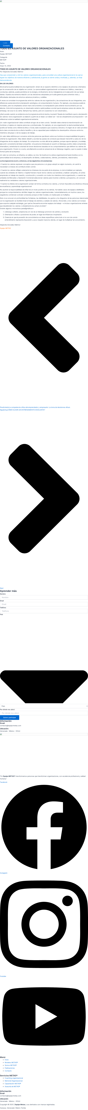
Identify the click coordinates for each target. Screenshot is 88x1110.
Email (2, 601)
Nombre (3, 594)
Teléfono (3, 607)
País (1, 614)
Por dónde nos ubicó (7, 709)
